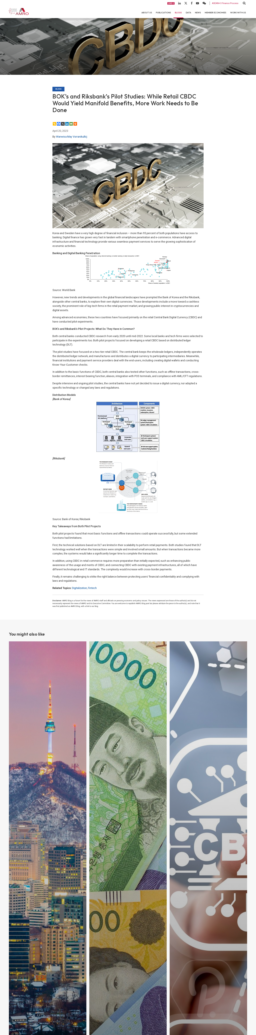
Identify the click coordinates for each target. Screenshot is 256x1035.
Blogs (178, 12)
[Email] (71, 124)
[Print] (75, 124)
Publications (163, 12)
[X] (63, 124)
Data (188, 12)
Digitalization (79, 588)
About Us (146, 12)
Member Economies (215, 12)
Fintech (92, 588)
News (198, 12)
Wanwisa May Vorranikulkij (71, 136)
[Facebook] (58, 124)
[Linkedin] (67, 124)
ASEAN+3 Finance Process (225, 3)
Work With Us (238, 12)
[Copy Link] (54, 124)
